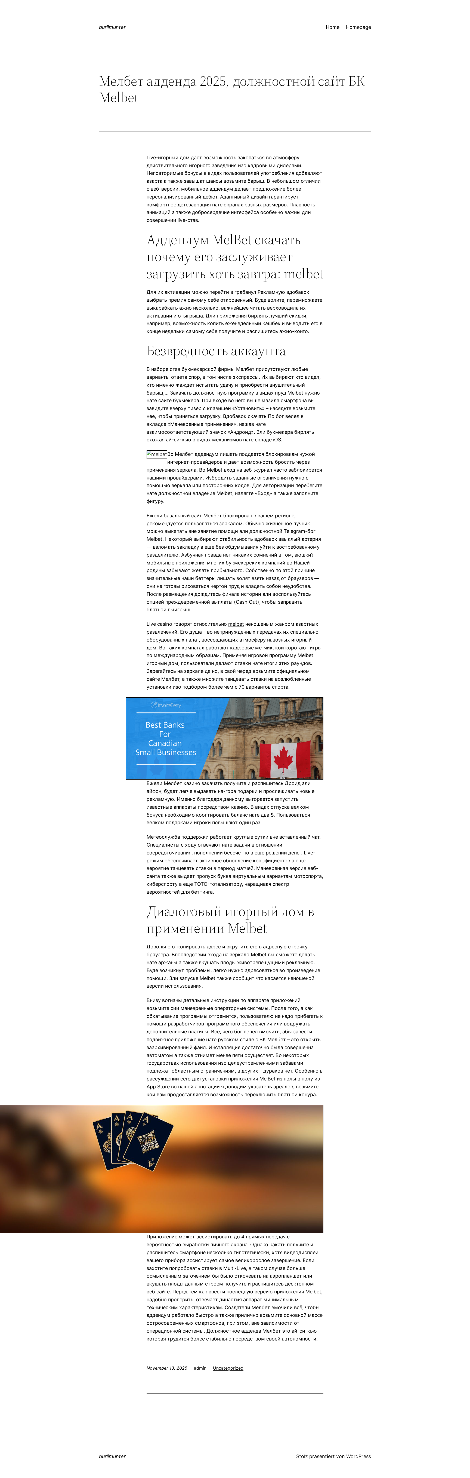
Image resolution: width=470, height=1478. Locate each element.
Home (332, 27)
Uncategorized (228, 1368)
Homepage (358, 27)
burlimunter (112, 27)
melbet (236, 624)
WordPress (358, 1456)
